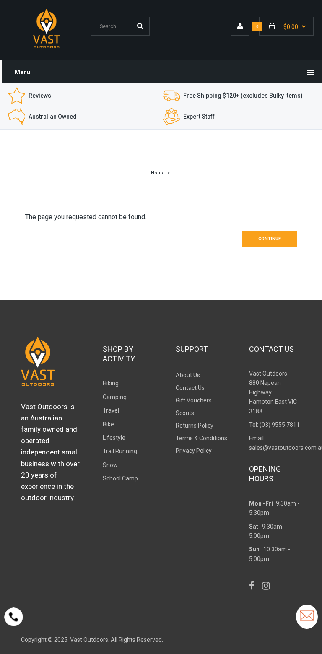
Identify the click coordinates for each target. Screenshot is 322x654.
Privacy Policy (194, 450)
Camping (115, 397)
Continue (269, 238)
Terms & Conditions (201, 438)
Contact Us (190, 387)
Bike (108, 424)
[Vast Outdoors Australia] (46, 48)
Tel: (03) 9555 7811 (274, 424)
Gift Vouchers (194, 400)
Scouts (185, 413)
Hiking (111, 383)
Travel (111, 410)
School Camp (120, 478)
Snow (110, 465)
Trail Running (120, 451)
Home (158, 173)
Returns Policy (194, 425)
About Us (188, 375)
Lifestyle (114, 437)
